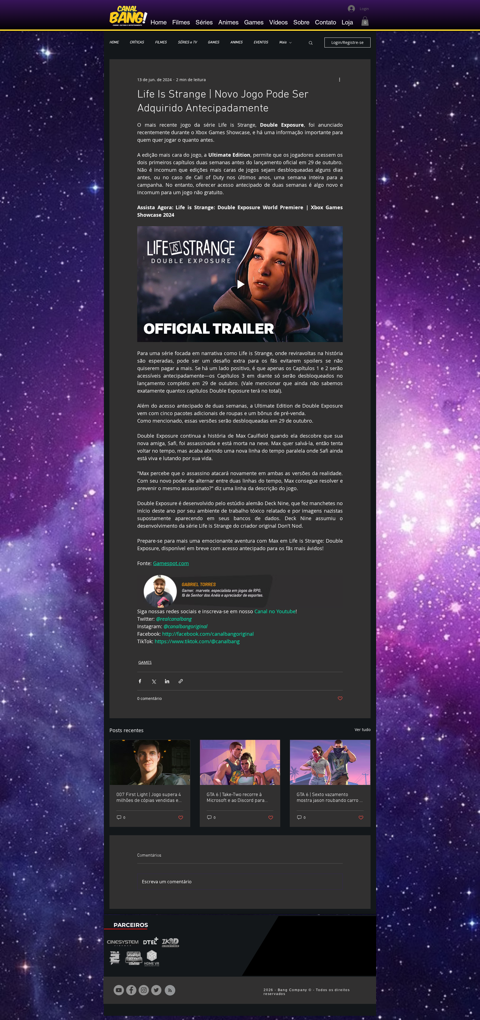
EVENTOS (261, 42)
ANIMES (236, 42)
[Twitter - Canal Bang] (156, 990)
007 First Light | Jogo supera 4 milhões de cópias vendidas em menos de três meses (149, 798)
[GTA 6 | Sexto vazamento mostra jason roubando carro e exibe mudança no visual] (330, 762)
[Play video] (240, 284)
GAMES (213, 42)
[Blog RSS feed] (170, 990)
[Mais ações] (339, 79)
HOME (114, 42)
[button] (365, 21)
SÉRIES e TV (187, 42)
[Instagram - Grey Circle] (144, 990)
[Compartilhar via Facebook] (139, 681)
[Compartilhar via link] (180, 681)
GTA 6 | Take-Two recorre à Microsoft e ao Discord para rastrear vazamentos (235, 798)
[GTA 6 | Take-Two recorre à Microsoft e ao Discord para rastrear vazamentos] (240, 762)
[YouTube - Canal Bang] (119, 990)
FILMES (161, 42)
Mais (282, 42)
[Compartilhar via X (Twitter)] (153, 681)
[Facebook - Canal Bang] (131, 990)
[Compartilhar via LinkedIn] (167, 681)
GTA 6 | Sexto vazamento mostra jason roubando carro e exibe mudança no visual (329, 798)
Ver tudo (363, 729)
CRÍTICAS (137, 42)
